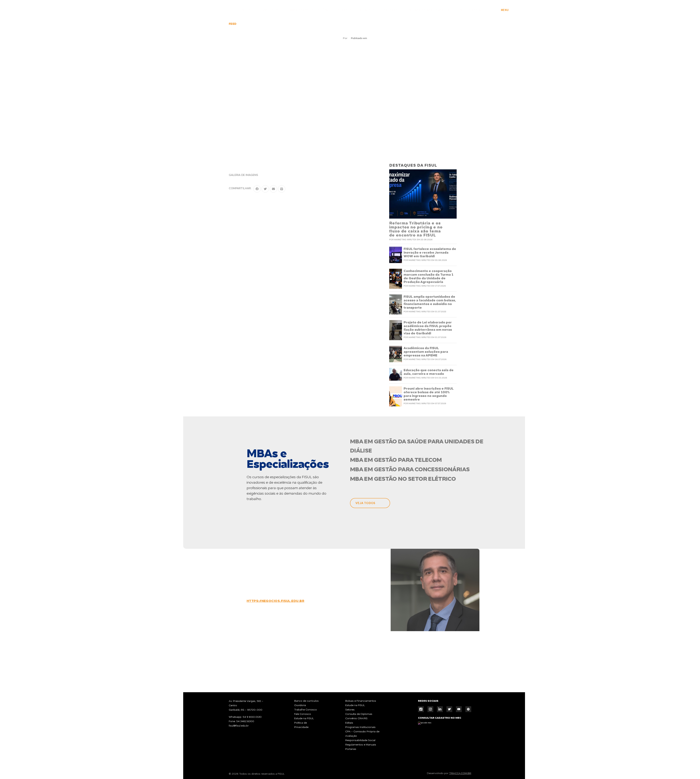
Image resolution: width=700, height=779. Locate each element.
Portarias (350, 749)
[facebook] (420, 709)
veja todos (365, 503)
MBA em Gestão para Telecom (396, 460)
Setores (350, 709)
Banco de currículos (306, 701)
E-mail (444, 662)
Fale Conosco (302, 714)
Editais (349, 723)
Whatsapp (398, 662)
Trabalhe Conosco (305, 709)
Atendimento (686, 765)
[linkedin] (439, 709)
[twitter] (449, 709)
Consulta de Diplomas (358, 714)
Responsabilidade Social (360, 740)
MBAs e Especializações (309, 10)
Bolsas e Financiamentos (360, 701)
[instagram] (430, 709)
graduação (271, 10)
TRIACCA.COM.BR (460, 773)
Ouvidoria (300, 705)
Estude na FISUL (304, 718)
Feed (233, 24)
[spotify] (468, 709)
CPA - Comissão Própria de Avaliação (362, 733)
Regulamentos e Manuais (360, 744)
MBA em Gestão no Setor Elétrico (403, 479)
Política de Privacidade (301, 725)
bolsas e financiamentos (429, 10)
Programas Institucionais (360, 727)
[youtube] (458, 709)
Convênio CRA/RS (356, 718)
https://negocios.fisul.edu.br (275, 601)
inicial (247, 10)
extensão (392, 10)
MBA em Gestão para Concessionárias (410, 470)
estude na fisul (471, 10)
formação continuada (356, 10)
